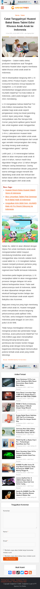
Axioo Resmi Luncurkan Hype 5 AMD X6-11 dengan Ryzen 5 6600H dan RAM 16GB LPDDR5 (26, 394)
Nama (5, 531)
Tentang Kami (5, 580)
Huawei (5, 359)
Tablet (23, 15)
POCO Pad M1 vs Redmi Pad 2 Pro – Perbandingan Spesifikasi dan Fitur (26, 442)
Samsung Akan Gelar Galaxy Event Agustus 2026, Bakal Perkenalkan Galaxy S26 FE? (25, 430)
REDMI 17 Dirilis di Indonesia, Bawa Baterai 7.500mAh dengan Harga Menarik (26, 406)
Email (5, 541)
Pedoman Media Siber (20, 582)
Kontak (13, 580)
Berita (17, 15)
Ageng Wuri (30, 33)
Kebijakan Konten (6, 582)
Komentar (6, 511)
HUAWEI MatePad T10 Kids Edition (17, 359)
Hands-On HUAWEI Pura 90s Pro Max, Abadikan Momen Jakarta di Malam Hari (25, 493)
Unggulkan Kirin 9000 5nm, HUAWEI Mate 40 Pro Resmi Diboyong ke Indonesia (21, 206)
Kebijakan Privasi (21, 580)
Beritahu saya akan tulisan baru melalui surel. (20, 556)
